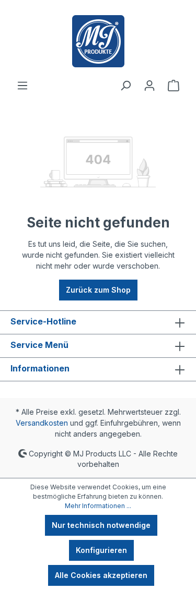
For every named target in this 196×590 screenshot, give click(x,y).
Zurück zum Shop (98, 289)
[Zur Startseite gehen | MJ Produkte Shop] (98, 41)
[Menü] (22, 85)
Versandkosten (42, 422)
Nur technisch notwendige (101, 525)
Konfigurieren (101, 550)
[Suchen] (125, 85)
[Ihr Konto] (149, 85)
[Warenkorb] (174, 85)
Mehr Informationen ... (98, 506)
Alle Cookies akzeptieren (101, 575)
